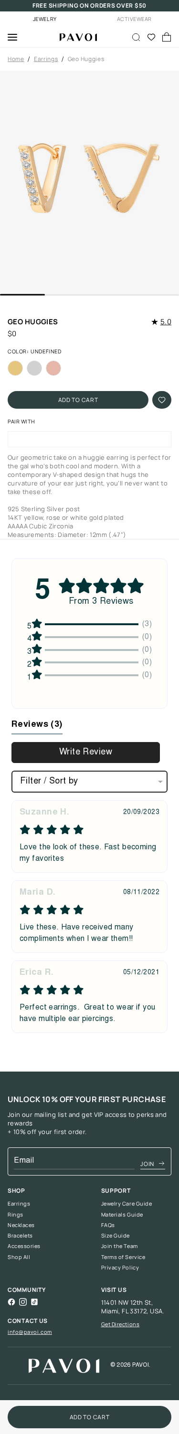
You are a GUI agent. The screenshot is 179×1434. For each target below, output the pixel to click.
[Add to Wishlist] (161, 400)
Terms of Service (123, 1257)
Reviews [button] (37, 725)
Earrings (46, 59)
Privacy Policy (120, 1267)
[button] (89, 182)
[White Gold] (34, 368)
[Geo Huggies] (74, 37)
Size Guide (115, 1235)
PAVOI (140, 1365)
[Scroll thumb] (22, 295)
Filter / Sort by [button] (49, 781)
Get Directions (120, 1324)
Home (16, 59)
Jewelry (45, 18)
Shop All (19, 1257)
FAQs (108, 1225)
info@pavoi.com (30, 1331)
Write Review (85, 752)
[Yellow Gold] (15, 368)
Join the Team (119, 1246)
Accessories (24, 1246)
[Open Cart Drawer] (166, 37)
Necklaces (21, 1225)
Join (147, 1164)
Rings (15, 1214)
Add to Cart (78, 400)
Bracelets (20, 1235)
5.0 (165, 322)
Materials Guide (122, 1214)
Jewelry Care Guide (126, 1203)
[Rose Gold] (53, 368)
